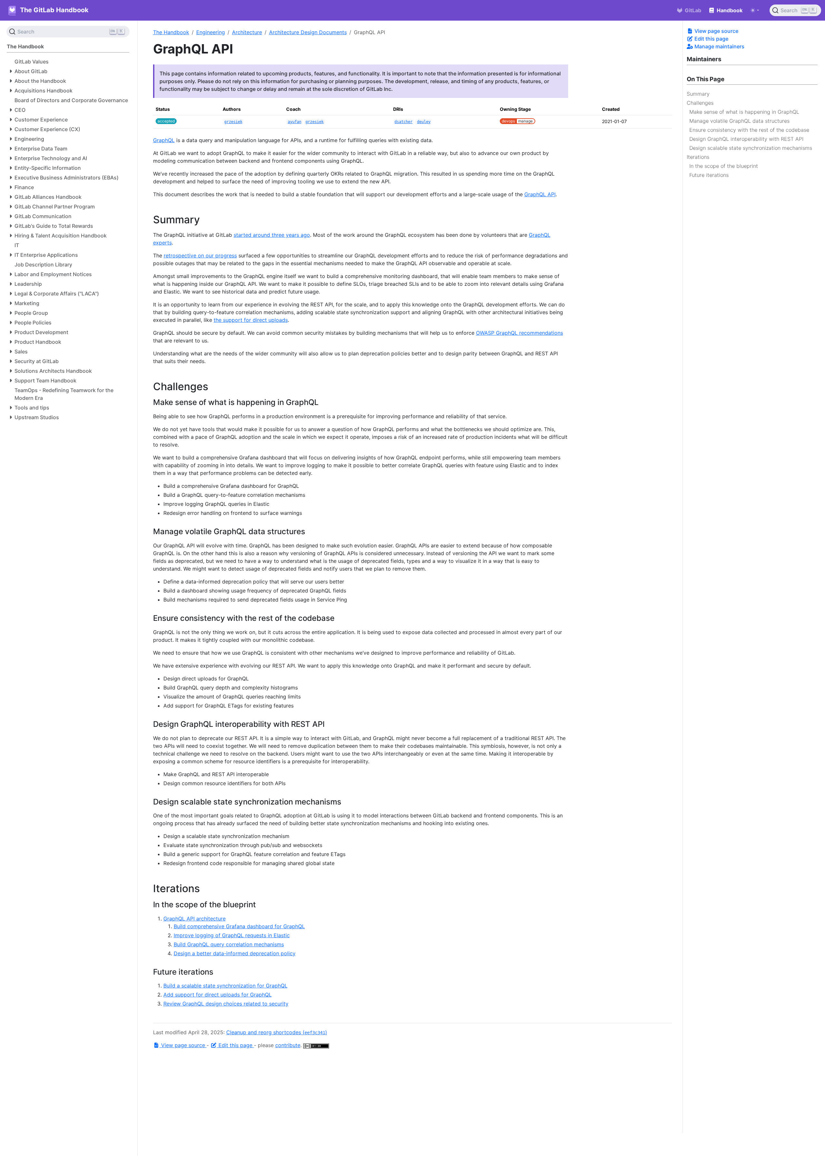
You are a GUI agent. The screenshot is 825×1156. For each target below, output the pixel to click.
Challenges (700, 102)
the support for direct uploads (251, 320)
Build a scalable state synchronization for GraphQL (225, 985)
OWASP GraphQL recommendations (519, 333)
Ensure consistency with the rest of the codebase (749, 129)
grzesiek (233, 122)
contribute (287, 1045)
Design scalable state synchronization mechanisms (750, 147)
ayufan (294, 122)
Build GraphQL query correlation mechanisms (229, 944)
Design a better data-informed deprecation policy (235, 953)
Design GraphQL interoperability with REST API (746, 138)
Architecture (247, 32)
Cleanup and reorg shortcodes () (276, 1032)
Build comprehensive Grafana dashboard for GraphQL (239, 926)
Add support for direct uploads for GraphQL (217, 994)
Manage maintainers (718, 46)
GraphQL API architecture (194, 918)
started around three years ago (272, 235)
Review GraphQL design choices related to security (225, 1003)
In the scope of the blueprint (723, 165)
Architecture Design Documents (308, 32)
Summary (698, 93)
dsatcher (403, 122)
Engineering (210, 32)
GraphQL (164, 140)
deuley (424, 122)
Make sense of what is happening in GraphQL (744, 111)
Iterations (698, 156)
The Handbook (171, 32)
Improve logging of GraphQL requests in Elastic (232, 935)
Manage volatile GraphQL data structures (739, 120)
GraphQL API (540, 194)
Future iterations (709, 174)
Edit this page (710, 38)
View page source (715, 31)
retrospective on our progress (200, 255)
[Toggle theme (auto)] (755, 10)
